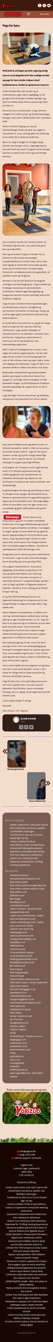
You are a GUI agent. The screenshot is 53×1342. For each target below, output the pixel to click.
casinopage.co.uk (18, 932)
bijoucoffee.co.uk (18, 892)
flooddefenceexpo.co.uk (22, 963)
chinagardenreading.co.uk (23, 939)
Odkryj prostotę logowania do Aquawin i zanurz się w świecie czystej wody (26, 1269)
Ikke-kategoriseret (19, 973)
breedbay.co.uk (17, 902)
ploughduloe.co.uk (19, 1023)
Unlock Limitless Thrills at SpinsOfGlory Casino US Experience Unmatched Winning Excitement (27, 845)
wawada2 (14, 1066)
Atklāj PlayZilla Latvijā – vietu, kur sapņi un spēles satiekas (26, 1283)
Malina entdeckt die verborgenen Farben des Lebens (26, 1289)
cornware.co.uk (17, 949)
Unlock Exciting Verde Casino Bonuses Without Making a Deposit (26, 1316)
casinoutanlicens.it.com (21, 936)
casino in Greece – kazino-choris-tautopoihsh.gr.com (26, 910)
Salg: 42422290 (27, 1155)
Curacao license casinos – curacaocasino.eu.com (22, 954)
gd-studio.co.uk (17, 966)
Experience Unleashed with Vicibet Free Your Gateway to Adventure (27, 853)
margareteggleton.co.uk (22, 999)
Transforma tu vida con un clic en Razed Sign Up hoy (26, 836)
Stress (13, 1053)
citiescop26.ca (17, 946)
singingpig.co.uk (18, 1040)
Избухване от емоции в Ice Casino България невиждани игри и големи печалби (26, 1303)
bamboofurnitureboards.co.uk (25, 879)
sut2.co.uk (15, 1060)
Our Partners (16, 1020)
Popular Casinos (18, 1030)
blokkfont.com (17, 896)
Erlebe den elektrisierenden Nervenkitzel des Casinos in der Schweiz (26, 1276)
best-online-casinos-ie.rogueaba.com (28, 885)
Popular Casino (17, 1026)
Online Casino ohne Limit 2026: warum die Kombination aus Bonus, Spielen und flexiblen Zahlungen (29, 828)
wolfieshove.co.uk (18, 1070)
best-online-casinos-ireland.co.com (27, 889)
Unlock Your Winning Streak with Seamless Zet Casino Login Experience (26, 1296)
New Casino (16, 1013)
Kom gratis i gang (12, 14)
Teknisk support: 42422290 (27, 1158)
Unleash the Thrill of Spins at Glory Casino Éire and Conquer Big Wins (26, 1249)
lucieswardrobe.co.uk (20, 996)
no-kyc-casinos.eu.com (21, 1016)
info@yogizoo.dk (27, 1151)
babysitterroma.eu (19, 875)
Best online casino (19, 882)
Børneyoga (12, 517)
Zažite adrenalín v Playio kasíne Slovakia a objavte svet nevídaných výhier (26, 1236)
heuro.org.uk (16, 969)
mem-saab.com (17, 1006)
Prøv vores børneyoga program (27, 1089)
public (13, 1033)
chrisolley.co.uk (17, 942)
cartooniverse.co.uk (19, 906)
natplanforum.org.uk (20, 1010)
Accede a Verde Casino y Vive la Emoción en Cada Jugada (26, 1323)
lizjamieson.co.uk (18, 993)
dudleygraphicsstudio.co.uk (23, 959)
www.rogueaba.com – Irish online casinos (26, 1074)
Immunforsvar (17, 976)
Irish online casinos (19, 986)
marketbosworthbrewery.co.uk (25, 1003)
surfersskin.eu (17, 1057)
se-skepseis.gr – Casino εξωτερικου (26, 1036)
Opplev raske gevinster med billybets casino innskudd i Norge (26, 1256)
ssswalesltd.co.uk (18, 1046)
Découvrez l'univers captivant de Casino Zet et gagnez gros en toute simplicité (26, 1263)
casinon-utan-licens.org (21, 929)
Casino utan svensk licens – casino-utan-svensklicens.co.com (27, 917)
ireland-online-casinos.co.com (24, 979)
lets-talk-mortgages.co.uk (22, 989)
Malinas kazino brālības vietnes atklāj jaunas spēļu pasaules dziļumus (26, 1243)
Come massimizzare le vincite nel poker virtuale (26, 1310)
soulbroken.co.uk (18, 1043)
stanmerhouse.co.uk (20, 1050)
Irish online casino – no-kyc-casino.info (28, 983)
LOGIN (46, 14)
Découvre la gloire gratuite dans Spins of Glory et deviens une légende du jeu (26, 1229)
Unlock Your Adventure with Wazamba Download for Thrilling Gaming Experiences (26, 862)
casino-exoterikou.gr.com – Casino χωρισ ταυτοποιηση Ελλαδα (27, 924)
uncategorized (17, 1063)
